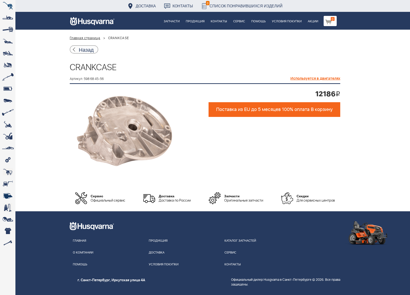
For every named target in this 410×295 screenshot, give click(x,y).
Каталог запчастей (240, 241)
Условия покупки (287, 21)
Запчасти (172, 21)
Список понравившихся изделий (245, 4)
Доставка (146, 6)
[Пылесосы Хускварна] (7, 207)
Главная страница (85, 38)
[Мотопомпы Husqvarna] (7, 196)
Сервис (239, 21)
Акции (313, 21)
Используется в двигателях (315, 78)
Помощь (258, 21)
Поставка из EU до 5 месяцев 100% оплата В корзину (274, 109)
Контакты (182, 6)
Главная (79, 241)
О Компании (83, 252)
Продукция (195, 21)
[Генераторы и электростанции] (7, 172)
